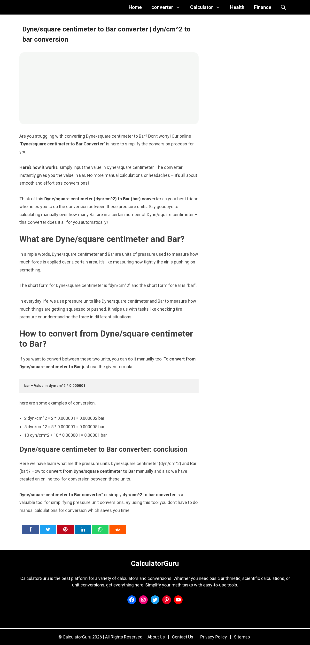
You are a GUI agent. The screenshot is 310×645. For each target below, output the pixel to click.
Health (237, 7)
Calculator (201, 7)
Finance (262, 7)
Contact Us (182, 636)
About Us (156, 636)
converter (162, 7)
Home (135, 7)
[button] (283, 7)
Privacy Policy (213, 636)
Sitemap (242, 636)
